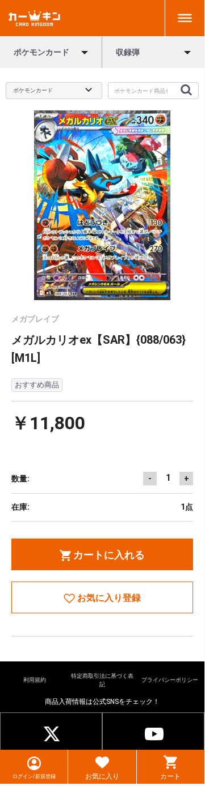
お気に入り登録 (108, 597)
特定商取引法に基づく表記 (102, 680)
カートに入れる (108, 555)
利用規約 (34, 680)
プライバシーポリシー (169, 680)
